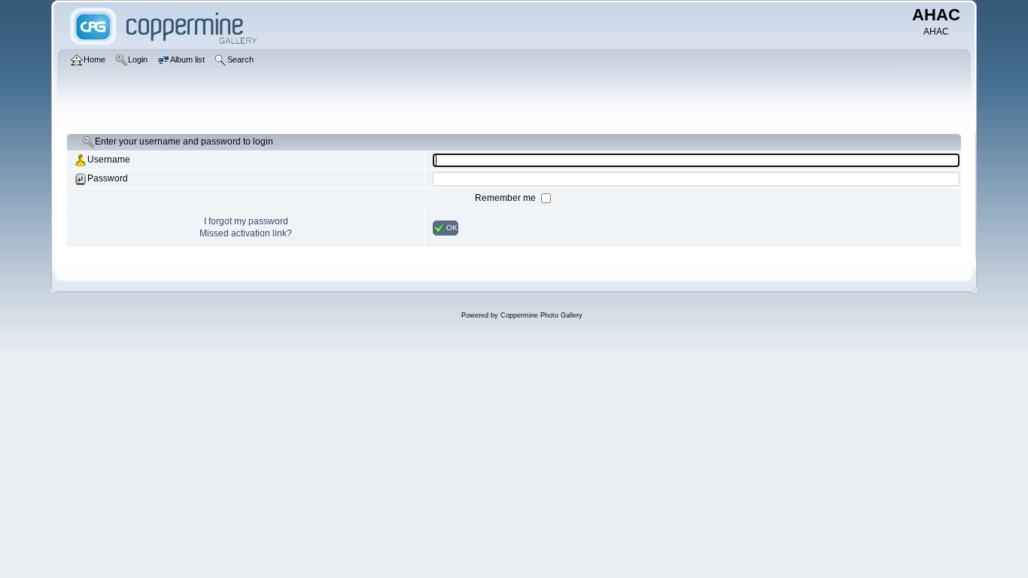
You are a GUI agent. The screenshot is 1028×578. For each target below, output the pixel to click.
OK (452, 227)
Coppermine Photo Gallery (541, 315)
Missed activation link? (245, 233)
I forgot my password (246, 221)
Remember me (506, 198)
